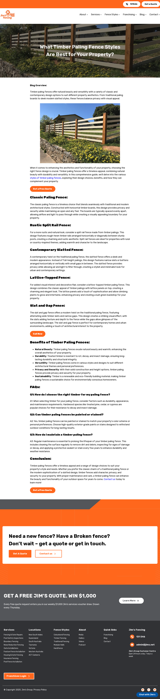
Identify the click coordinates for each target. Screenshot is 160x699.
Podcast (82, 645)
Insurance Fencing (11, 658)
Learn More (129, 600)
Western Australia (36, 652)
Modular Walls (59, 645)
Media (81, 635)
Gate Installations (11, 648)
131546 (133, 4)
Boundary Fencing (11, 641)
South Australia (35, 641)
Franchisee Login (16, 676)
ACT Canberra (34, 655)
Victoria (32, 648)
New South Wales (36, 635)
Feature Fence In (10, 652)
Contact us (109, 479)
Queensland (33, 638)
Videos (81, 641)
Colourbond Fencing (62, 635)
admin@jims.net (145, 644)
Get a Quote (151, 4)
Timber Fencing (60, 638)
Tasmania (33, 645)
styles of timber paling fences (45, 178)
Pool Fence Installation (13, 662)
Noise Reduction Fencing (14, 645)
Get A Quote (20, 553)
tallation (21, 652)
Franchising (108, 635)
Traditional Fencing (61, 641)
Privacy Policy (40, 690)
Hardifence (58, 648)
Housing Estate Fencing (13, 655)
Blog (105, 638)
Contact (107, 641)
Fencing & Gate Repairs (13, 635)
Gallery (81, 638)
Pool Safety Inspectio (12, 638)
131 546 (140, 636)
